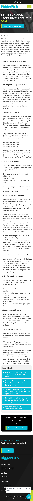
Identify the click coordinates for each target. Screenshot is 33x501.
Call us (31, 496)
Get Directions (6, 490)
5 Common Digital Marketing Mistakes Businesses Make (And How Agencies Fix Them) (17, 391)
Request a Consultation (12, 26)
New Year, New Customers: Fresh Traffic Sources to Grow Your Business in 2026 (16, 383)
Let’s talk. (7, 450)
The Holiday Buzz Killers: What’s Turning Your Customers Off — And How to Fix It (17, 400)
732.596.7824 (16, 421)
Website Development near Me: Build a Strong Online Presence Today (16, 374)
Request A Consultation (16, 428)
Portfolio (6, 499)
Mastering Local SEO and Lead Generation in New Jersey (15, 407)
